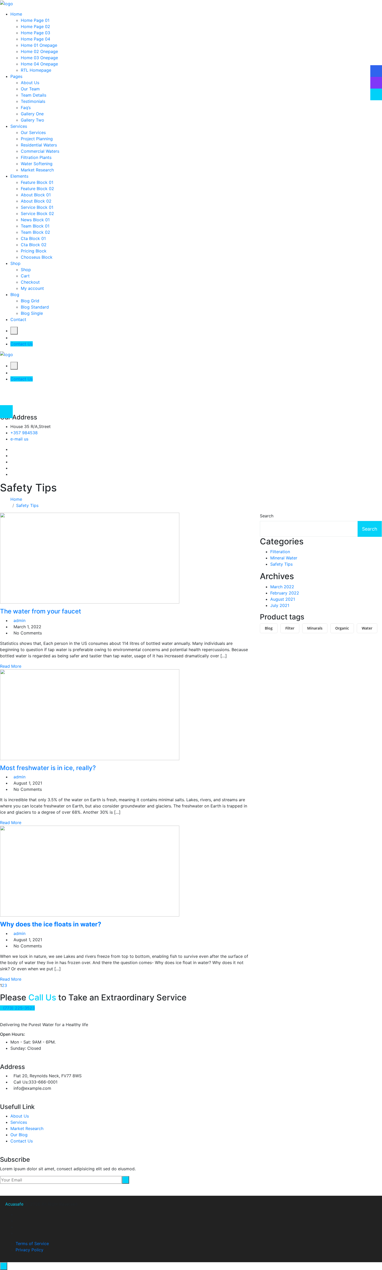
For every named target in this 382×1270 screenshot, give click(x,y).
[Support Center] (376, 82)
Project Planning (37, 138)
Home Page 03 (35, 32)
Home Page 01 (35, 20)
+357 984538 (24, 432)
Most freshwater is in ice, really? (48, 768)
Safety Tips (27, 505)
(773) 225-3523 (19, 1008)
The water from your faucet (40, 611)
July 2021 (279, 605)
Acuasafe (14, 1204)
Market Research (37, 169)
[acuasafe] (6, 3)
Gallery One (32, 113)
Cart (25, 275)
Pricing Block (34, 250)
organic (342, 628)
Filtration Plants (36, 157)
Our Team (30, 88)
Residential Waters (39, 145)
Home (16, 14)
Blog (14, 294)
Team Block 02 (35, 232)
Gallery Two (32, 120)
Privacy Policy (29, 1249)
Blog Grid (30, 300)
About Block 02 (36, 201)
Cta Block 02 (34, 244)
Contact (18, 319)
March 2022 (282, 586)
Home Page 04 (35, 39)
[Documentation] (376, 70)
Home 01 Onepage (39, 45)
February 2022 (284, 593)
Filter (289, 628)
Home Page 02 (35, 26)
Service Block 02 (37, 213)
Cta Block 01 (33, 238)
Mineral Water (283, 557)
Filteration (280, 551)
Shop (15, 263)
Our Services (33, 132)
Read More (10, 666)
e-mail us (19, 439)
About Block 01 (36, 194)
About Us (30, 82)
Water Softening (36, 163)
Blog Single (32, 313)
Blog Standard (35, 307)
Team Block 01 (35, 226)
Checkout (30, 282)
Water (367, 628)
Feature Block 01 (37, 182)
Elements (19, 176)
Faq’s (26, 107)
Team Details (33, 95)
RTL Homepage (36, 70)
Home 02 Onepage (39, 51)
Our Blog (19, 1134)
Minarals (314, 628)
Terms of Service (32, 1243)
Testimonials (33, 101)
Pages (16, 76)
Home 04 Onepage (39, 63)
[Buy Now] (376, 94)
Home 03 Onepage (39, 57)
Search (266, 515)
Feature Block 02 (37, 188)
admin (19, 620)
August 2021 (282, 599)
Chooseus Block (36, 257)
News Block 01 (35, 219)
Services (18, 126)
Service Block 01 (37, 207)
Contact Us (21, 343)
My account (32, 288)
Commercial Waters (40, 151)
